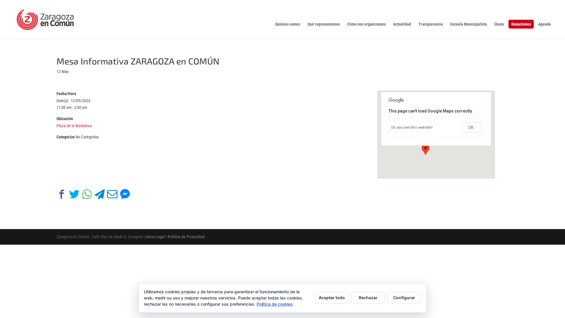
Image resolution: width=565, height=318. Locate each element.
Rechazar (368, 297)
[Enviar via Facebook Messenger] (125, 195)
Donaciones (521, 24)
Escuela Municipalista (468, 24)
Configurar (404, 297)
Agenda (544, 24)
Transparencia (430, 24)
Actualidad (402, 24)
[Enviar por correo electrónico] (112, 195)
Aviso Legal (155, 236)
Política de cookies (275, 304)
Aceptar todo (332, 297)
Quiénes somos (287, 24)
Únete (499, 24)
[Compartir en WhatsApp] (87, 195)
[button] (425, 149)
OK (470, 127)
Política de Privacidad (186, 236)
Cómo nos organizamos (366, 24)
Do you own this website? (412, 127)
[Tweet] (74, 195)
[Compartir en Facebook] (61, 195)
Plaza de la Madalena (74, 125)
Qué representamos (324, 24)
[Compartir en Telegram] (99, 195)
